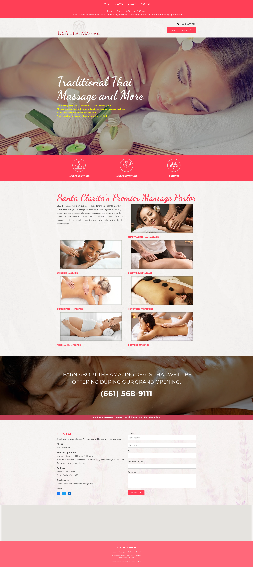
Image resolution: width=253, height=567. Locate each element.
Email (130, 451)
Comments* (133, 472)
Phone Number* (135, 461)
